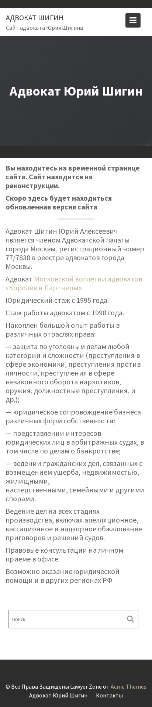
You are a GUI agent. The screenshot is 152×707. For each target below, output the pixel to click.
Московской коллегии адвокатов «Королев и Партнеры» (74, 283)
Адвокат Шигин (35, 17)
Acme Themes (128, 686)
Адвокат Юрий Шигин (58, 695)
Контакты (109, 695)
